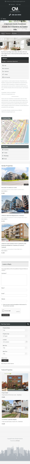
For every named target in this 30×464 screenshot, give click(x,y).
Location (5, 339)
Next (28, 44)
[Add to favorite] (3, 39)
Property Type (6, 333)
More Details (4, 191)
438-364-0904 (16, 15)
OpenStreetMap (21, 143)
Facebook (6, 149)
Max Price (5, 351)
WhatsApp (6, 155)
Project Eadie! (5, 392)
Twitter (5, 152)
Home (2, 33)
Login (19, 4)
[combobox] (15, 330)
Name (3, 288)
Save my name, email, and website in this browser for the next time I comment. (15, 305)
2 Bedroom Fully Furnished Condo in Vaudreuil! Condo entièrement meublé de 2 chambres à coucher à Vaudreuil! (13, 245)
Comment (4, 273)
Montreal (8, 33)
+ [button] (3, 121)
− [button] (3, 123)
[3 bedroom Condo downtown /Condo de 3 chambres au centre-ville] (15, 130)
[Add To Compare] (1, 39)
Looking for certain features (8, 363)
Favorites (12, 4)
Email (5, 158)
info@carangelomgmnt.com (18, 1)
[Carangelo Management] (15, 9)
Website (3, 299)
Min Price (5, 345)
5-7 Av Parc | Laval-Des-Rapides (9, 419)
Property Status (6, 328)
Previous (1, 44)
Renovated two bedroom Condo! (9, 187)
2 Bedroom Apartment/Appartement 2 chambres (12, 215)
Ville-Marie (14, 33)
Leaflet (16, 143)
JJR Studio (17, 440)
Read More (19, 394)
